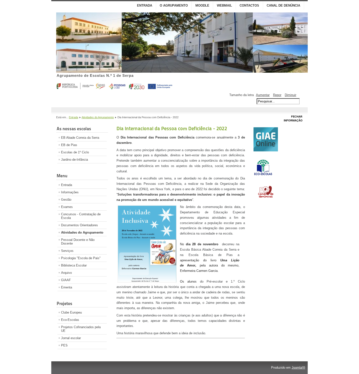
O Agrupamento (174, 5)
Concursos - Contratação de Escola (81, 216)
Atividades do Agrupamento (98, 117)
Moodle (202, 5)
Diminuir (290, 95)
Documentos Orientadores (79, 225)
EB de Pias (69, 145)
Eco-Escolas (70, 320)
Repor (277, 95)
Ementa (66, 287)
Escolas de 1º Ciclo (75, 152)
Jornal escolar (71, 338)
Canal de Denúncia (283, 5)
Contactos (249, 5)
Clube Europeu (71, 312)
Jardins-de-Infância (74, 159)
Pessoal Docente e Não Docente (78, 241)
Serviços (67, 251)
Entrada (144, 5)
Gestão (66, 199)
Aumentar (263, 95)
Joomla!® (298, 367)
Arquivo (66, 273)
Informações (70, 192)
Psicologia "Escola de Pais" (81, 258)
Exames (67, 207)
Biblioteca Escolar (74, 265)
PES (64, 345)
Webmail (224, 5)
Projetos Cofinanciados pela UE (81, 329)
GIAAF (66, 280)
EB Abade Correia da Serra (80, 137)
